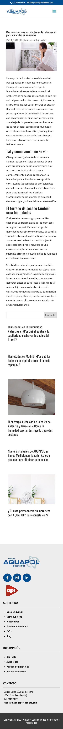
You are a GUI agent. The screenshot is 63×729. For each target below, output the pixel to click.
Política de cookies (16, 671)
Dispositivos (12, 621)
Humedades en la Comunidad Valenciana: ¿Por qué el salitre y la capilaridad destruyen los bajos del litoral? (28, 333)
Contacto (11, 657)
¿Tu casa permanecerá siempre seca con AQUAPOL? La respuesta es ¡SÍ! (29, 512)
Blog (8, 636)
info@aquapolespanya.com (23, 702)
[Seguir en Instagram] (17, 578)
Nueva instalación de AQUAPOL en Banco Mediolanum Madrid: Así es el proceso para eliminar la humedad (29, 455)
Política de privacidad (17, 666)
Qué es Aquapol (14, 611)
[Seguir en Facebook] (7, 578)
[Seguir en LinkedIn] (27, 578)
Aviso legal (12, 661)
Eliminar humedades (17, 626)
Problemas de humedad (33, 40)
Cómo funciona (14, 616)
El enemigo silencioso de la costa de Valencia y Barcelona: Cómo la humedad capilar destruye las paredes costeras (30, 428)
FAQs (9, 631)
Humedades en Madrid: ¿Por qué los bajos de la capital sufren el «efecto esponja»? (29, 360)
